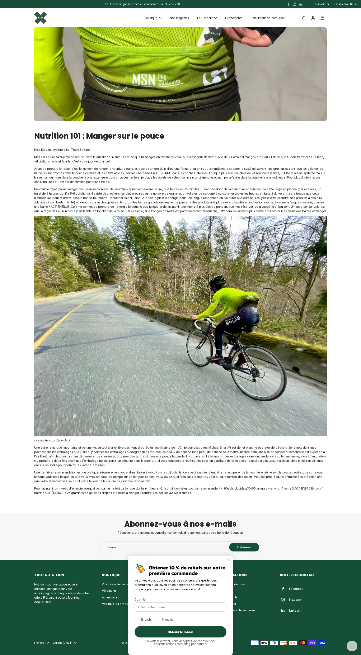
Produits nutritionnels (116, 584)
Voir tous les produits (116, 604)
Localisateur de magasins (238, 610)
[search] (303, 18)
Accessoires (110, 597)
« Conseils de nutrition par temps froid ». (83, 181)
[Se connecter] (313, 17)
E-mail (112, 547)
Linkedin (295, 610)
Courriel (140, 599)
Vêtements (109, 590)
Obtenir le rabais (180, 631)
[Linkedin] (301, 4)
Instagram (295, 599)
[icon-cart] (322, 18)
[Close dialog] (228, 559)
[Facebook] (288, 4)
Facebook (296, 589)
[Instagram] (294, 4)
